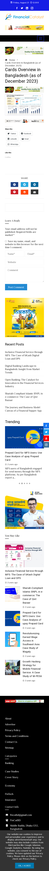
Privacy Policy (12, 730)
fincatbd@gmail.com (21, 815)
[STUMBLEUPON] (24, 192)
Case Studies (12, 771)
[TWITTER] (24, 184)
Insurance (10, 799)
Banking (9, 763)
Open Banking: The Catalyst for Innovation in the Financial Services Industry (24, 382)
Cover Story (11, 777)
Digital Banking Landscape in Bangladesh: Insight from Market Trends (22, 369)
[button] (19, 483)
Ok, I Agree (24, 866)
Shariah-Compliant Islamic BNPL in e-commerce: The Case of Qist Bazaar (24, 396)
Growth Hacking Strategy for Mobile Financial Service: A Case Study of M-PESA (32, 669)
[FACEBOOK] (14, 184)
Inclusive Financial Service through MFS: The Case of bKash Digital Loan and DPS (24, 355)
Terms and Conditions (17, 736)
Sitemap (9, 747)
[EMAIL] (34, 191)
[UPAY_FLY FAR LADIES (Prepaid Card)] (24, 317)
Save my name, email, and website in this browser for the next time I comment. (24, 244)
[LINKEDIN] (34, 184)
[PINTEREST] (14, 191)
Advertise (10, 724)
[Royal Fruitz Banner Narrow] (24, 89)
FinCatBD (15, 820)
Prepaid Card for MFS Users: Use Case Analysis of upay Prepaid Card (23, 456)
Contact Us (11, 742)
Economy (10, 785)
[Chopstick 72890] (24, 27)
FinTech (9, 794)
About (8, 718)
